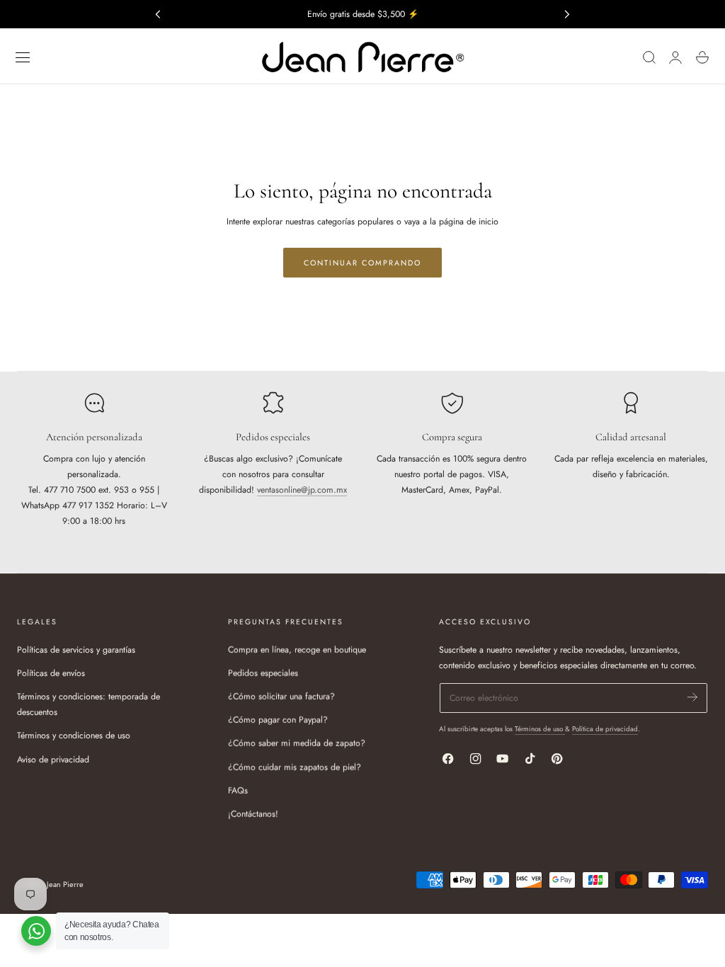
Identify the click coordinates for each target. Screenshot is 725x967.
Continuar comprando (362, 263)
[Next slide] (567, 14)
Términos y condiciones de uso (73, 735)
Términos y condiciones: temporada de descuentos (88, 704)
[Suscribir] (692, 696)
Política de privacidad (605, 728)
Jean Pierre (65, 884)
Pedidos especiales (263, 673)
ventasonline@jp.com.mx (302, 489)
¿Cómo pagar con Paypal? (278, 720)
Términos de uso (540, 728)
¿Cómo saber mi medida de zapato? (296, 743)
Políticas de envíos (51, 673)
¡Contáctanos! (253, 814)
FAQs (238, 790)
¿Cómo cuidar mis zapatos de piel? (294, 766)
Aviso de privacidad (53, 759)
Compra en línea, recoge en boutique (297, 649)
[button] (22, 57)
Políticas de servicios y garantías (76, 649)
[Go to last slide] (157, 14)
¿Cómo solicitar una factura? (281, 696)
